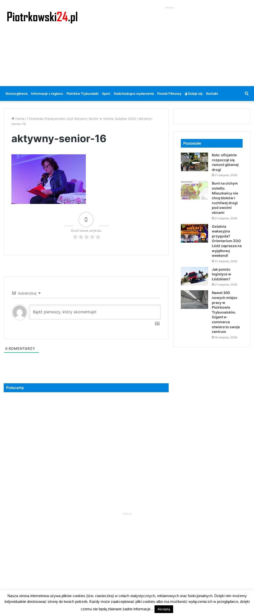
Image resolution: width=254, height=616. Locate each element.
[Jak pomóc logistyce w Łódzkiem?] (194, 276)
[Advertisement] (171, 45)
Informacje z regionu (47, 94)
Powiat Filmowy (169, 94)
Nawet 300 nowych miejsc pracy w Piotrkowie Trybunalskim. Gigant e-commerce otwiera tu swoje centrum (226, 312)
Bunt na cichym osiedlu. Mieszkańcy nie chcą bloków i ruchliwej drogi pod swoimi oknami (225, 198)
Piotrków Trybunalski (82, 94)
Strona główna (16, 94)
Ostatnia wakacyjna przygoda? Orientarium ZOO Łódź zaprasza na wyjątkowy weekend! (227, 241)
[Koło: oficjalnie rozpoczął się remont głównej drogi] (194, 162)
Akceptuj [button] (164, 609)
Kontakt (212, 94)
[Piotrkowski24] (42, 17)
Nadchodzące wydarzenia (134, 94)
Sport (106, 94)
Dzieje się (195, 94)
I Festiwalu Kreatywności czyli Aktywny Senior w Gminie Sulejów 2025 (81, 119)
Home (19, 119)
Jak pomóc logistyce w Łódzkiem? (221, 274)
